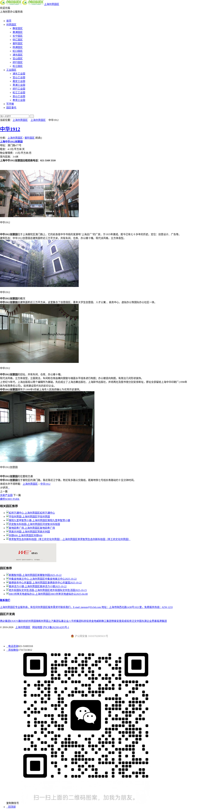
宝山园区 (18, 58)
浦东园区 (18, 54)
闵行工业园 (19, 88)
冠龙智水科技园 (51, 524)
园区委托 (11, 107)
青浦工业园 (19, 85)
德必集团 (5, 621)
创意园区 (11, 24)
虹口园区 (18, 51)
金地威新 (96, 621)
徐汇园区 (18, 39)
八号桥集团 (75, 621)
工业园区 (11, 70)
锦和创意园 (42, 621)
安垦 (119, 621)
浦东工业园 (19, 73)
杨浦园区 (18, 47)
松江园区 (18, 66)
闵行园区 (18, 62)
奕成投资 (127, 621)
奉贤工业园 (19, 100)
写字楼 (10, 104)
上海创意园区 (51, 4)
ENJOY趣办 (16, 621)
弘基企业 (64, 621)
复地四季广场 (47, 528)
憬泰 (113, 621)
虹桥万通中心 (47, 512)
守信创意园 (43, 516)
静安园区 (18, 28)
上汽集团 (53, 621)
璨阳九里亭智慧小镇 (58, 520)
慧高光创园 (43, 531)
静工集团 (106, 621)
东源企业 (147, 621)
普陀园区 (18, 43)
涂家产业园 (6, 495)
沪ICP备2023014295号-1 (56, 627)
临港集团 (162, 621)
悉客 (154, 621)
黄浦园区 (18, 32)
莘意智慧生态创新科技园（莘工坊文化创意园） (104, 539)
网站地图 (37, 627)
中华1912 (10, 129)
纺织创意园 (29, 621)
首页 (8, 20)
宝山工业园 (19, 77)
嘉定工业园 (19, 81)
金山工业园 (19, 96)
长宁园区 (18, 36)
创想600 (38, 535)
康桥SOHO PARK (10, 499)
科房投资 (86, 621)
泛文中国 (137, 621)
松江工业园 (19, 92)
